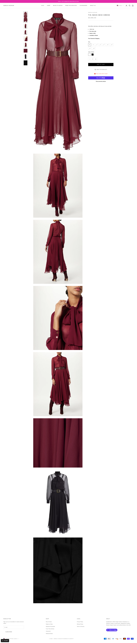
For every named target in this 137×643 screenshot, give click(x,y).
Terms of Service (80, 626)
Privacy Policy (80, 621)
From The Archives (71, 5)
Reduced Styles (49, 633)
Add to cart (101, 64)
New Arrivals (49, 621)
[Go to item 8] (26, 63)
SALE (42, 5)
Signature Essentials (50, 626)
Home (48, 5)
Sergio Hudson (92, 12)
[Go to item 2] (26, 26)
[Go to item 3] (26, 32)
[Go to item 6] (26, 51)
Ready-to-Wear (57, 5)
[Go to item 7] (26, 56)
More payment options (101, 81)
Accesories (48, 631)
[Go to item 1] (26, 17)
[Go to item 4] (26, 38)
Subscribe (8, 632)
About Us (93, 5)
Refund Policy (80, 624)
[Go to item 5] (26, 45)
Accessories (83, 5)
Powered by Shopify (68, 638)
